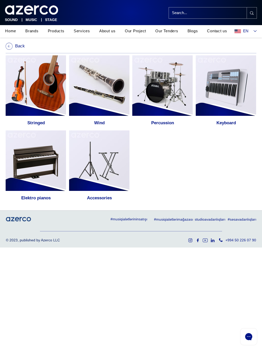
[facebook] (197, 240)
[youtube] (205, 240)
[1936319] (190, 240)
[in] (212, 240)
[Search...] (252, 12)
